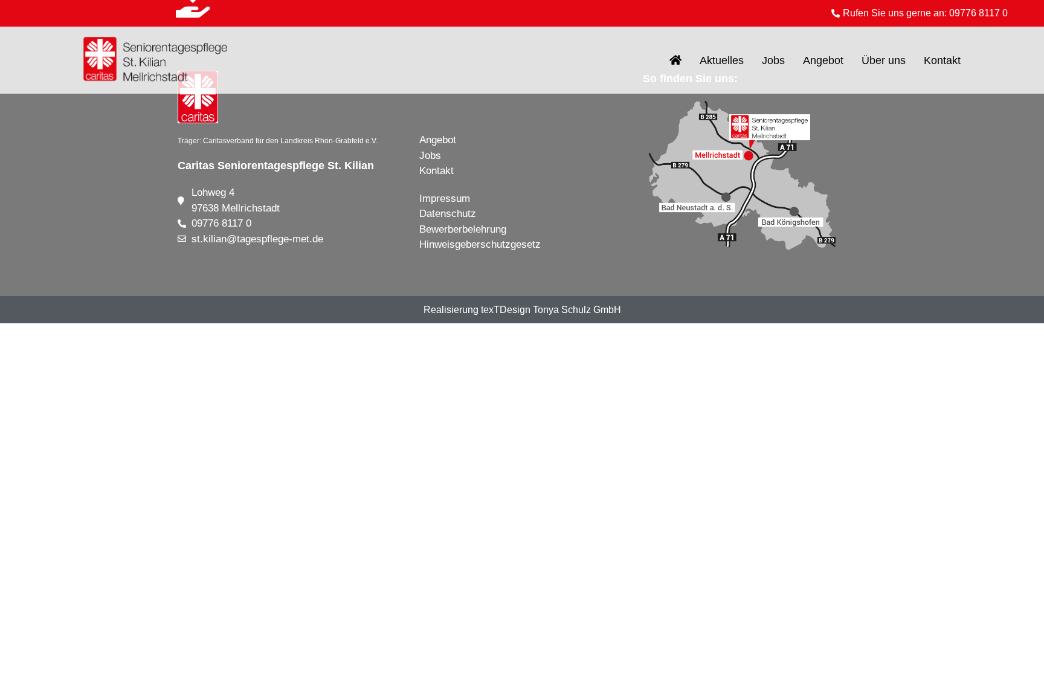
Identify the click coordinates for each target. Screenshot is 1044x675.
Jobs (773, 60)
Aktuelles (722, 60)
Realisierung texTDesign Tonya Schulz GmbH (522, 310)
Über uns (884, 60)
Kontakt (942, 60)
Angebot (823, 60)
